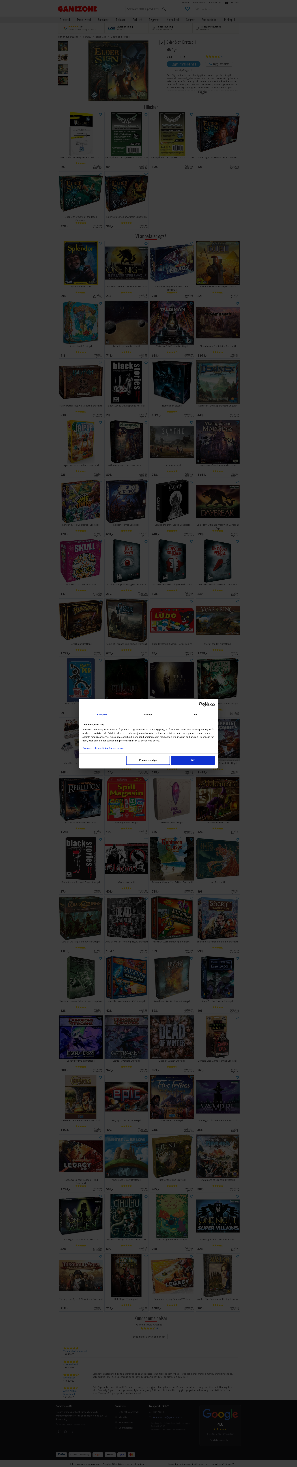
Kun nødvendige (148, 760)
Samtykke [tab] (102, 714)
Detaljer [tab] (148, 714)
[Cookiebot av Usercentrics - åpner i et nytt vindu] (201, 704)
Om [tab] (195, 714)
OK (193, 760)
